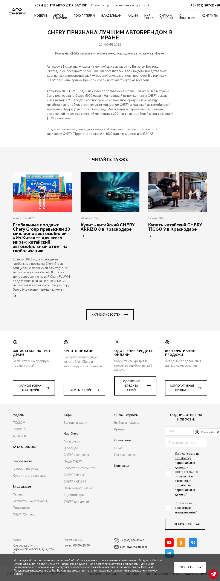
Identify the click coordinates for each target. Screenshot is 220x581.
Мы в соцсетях (125, 454)
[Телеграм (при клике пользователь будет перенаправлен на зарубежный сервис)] (169, 553)
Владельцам (111, 15)
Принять (186, 567)
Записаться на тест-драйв (30, 388)
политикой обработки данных (76, 560)
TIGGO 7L (20, 429)
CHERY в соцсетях (77, 454)
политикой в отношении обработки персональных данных (185, 485)
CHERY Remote (74, 475)
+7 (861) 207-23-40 (132, 540)
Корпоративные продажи (182, 388)
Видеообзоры (74, 495)
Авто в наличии (60, 17)
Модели (40, 15)
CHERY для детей (76, 501)
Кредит (119, 429)
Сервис (18, 494)
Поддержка (22, 507)
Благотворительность (80, 468)
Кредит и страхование (29, 475)
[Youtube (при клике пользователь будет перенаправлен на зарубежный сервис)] (169, 542)
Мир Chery (148, 17)
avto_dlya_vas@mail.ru (134, 546)
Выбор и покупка (25, 469)
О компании (187, 17)
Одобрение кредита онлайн (131, 386)
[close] (218, 432)
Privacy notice (208, 432)
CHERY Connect (24, 514)
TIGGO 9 (19, 422)
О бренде (71, 448)
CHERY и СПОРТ (75, 481)
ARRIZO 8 (19, 436)
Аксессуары (72, 441)
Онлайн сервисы (166, 17)
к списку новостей (106, 314)
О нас (118, 448)
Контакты (210, 15)
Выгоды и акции (75, 422)
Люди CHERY (73, 461)
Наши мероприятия (78, 488)
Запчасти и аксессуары (30, 501)
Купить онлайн (80, 390)
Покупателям (84, 15)
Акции (133, 15)
